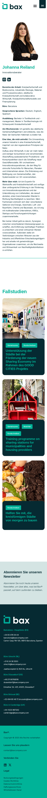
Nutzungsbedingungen (13, 778)
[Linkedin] (5, 764)
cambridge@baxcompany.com (16, 713)
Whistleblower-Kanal (12, 790)
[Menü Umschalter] (35, 6)
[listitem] (23, 669)
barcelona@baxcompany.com (16, 638)
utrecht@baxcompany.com (15, 664)
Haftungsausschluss (12, 787)
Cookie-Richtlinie (11, 781)
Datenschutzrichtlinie (13, 784)
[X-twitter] (9, 764)
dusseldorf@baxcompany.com (16, 682)
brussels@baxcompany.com (30, 699)
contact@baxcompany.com (15, 750)
